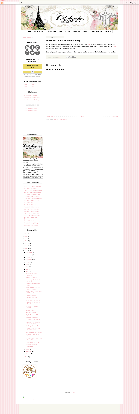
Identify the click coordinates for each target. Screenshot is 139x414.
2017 (26, 238)
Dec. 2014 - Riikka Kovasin (31, 205)
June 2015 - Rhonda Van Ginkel (33, 198)
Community (86, 31)
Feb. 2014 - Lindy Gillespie (31, 223)
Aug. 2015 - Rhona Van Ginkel (32, 192)
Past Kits (67, 31)
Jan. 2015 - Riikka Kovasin (31, 203)
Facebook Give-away (31, 297)
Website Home (52, 31)
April (27, 271)
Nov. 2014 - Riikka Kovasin (31, 207)
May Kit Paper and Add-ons (33, 315)
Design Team (76, 31)
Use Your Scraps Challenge (32, 100)
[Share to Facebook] (73, 57)
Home (29, 31)
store (114, 46)
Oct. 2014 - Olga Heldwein (31, 209)
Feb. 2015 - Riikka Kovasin (31, 201)
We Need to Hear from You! (33, 300)
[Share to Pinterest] (75, 57)
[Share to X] (71, 57)
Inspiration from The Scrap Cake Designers (33, 322)
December (29, 252)
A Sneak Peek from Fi (32, 310)
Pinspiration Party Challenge (32, 98)
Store (60, 31)
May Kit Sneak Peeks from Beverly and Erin (33, 288)
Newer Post (50, 116)
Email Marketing (30, 76)
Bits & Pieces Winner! (32, 317)
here (89, 44)
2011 (26, 357)
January (28, 354)
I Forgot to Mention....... (32, 312)
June (27, 267)
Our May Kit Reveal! (31, 277)
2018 (26, 236)
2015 (26, 243)
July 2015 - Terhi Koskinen (31, 196)
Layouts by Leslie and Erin (33, 319)
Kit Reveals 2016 (29, 87)
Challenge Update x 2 (32, 326)
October (28, 257)
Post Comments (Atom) (60, 119)
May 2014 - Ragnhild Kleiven (32, 215)
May (27, 269)
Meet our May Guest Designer (31, 274)
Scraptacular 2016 (97, 31)
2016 (26, 241)
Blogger (73, 392)
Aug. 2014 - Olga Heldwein (31, 213)
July (27, 264)
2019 (26, 234)
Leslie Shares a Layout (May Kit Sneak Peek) (34, 292)
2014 (26, 245)
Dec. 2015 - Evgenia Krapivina (32, 186)
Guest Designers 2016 (30, 110)
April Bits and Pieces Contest (34, 332)
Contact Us (108, 31)
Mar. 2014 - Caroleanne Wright (32, 221)
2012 (26, 250)
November (29, 255)
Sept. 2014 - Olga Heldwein (31, 211)
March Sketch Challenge (32, 342)
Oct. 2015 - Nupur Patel (30, 188)
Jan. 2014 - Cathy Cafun (31, 225)
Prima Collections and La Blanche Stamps (33, 329)
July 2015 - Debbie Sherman (32, 194)
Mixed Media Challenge (30, 95)
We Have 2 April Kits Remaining (31, 345)
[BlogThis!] (69, 57)
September (29, 259)
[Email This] (67, 57)
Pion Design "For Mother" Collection (33, 280)
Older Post (115, 116)
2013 (26, 248)
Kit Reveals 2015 (29, 85)
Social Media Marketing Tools (29, 399)
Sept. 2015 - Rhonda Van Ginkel (33, 190)
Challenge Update (31, 295)
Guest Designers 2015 (30, 108)
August (28, 262)
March (28, 349)
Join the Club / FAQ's (39, 31)
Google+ (2, 0)
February (28, 351)
